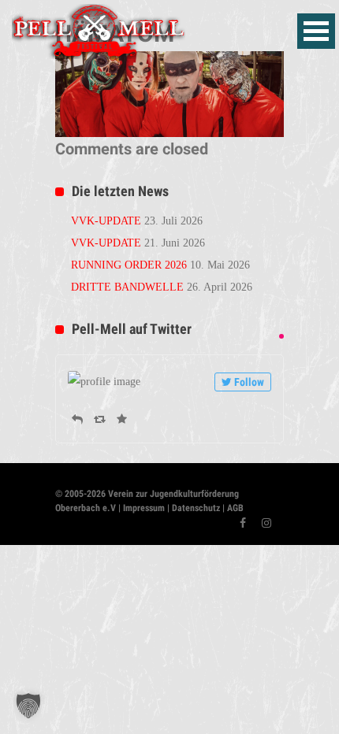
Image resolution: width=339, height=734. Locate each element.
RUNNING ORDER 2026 (129, 265)
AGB (235, 507)
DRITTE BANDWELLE (127, 287)
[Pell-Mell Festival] (98, 29)
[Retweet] (100, 420)
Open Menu (316, 31)
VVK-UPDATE (106, 221)
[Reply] (77, 420)
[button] (28, 705)
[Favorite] (122, 420)
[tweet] (281, 336)
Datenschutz (195, 507)
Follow (249, 382)
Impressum (144, 507)
